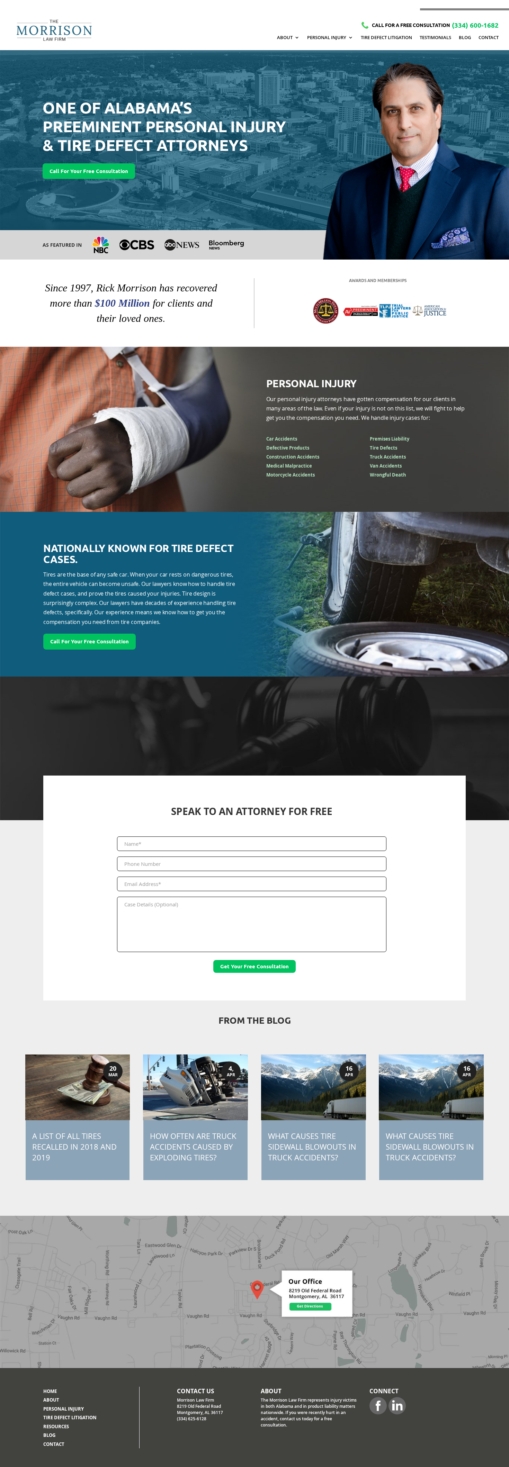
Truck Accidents (388, 457)
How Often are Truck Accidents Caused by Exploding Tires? (193, 1147)
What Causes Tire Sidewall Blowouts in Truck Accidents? (312, 1147)
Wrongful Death (388, 475)
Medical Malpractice (289, 466)
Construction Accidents (292, 457)
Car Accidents (281, 439)
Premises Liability (389, 439)
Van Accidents (386, 466)
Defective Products (287, 448)
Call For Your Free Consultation (89, 171)
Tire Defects (383, 448)
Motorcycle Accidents (290, 475)
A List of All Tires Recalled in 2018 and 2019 (74, 1147)
